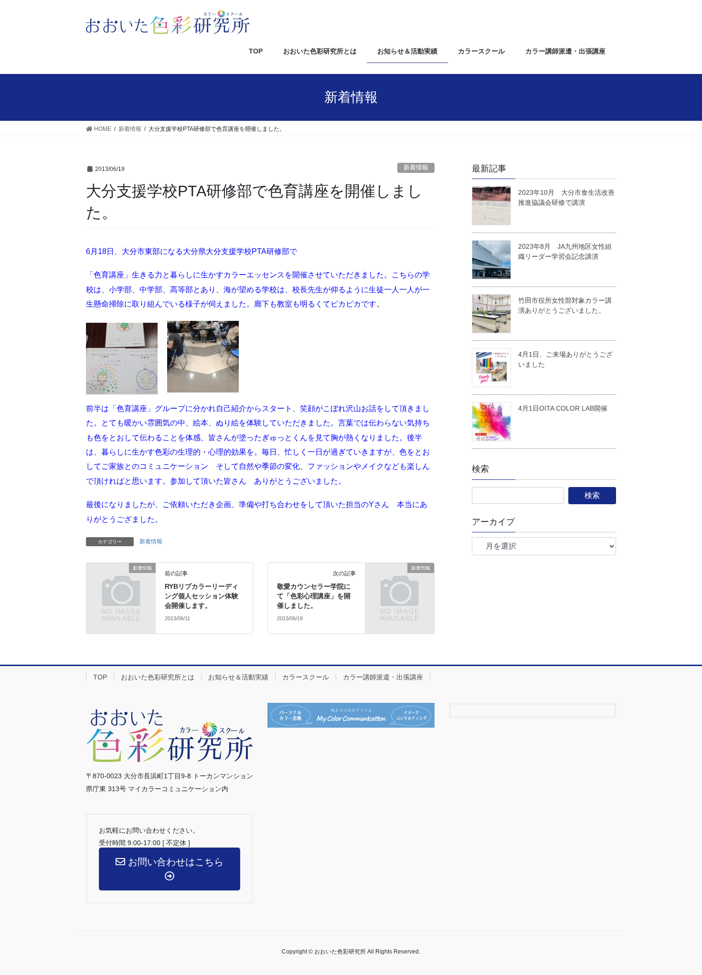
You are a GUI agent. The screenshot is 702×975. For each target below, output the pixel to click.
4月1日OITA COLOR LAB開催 (562, 408)
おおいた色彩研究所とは (157, 677)
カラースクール (305, 677)
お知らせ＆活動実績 (238, 677)
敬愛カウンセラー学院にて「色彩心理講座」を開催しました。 (314, 596)
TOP (100, 677)
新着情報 (416, 167)
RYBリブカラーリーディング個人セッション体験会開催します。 (201, 596)
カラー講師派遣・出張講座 (383, 677)
